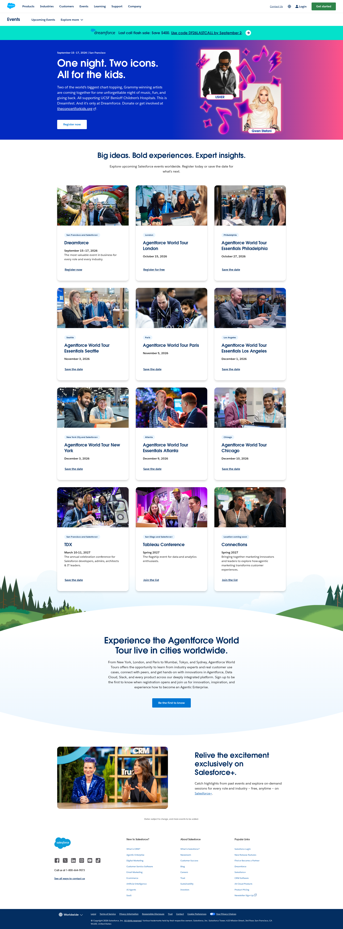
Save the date (231, 269)
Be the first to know (171, 703)
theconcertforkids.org (74, 108)
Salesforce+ (203, 793)
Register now (72, 124)
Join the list (151, 580)
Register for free (154, 269)
